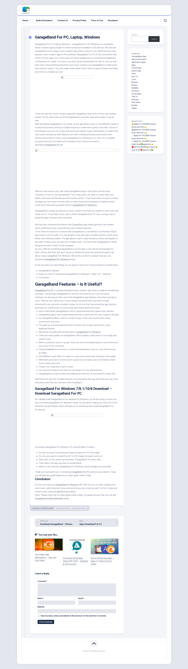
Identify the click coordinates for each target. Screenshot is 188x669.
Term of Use (97, 20)
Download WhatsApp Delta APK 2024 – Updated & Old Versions (75, 561)
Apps (133, 65)
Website (41, 607)
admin (51, 508)
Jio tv (133, 79)
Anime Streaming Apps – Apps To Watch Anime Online (102, 561)
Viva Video (135, 102)
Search (134, 35)
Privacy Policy (79, 20)
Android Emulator (44, 20)
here (97, 452)
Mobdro (134, 82)
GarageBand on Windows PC (68, 484)
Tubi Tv (134, 97)
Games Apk (136, 71)
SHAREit (134, 88)
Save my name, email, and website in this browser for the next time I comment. (74, 616)
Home (25, 20)
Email (81, 598)
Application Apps (79, 508)
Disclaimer (113, 20)
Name (41, 598)
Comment (42, 581)
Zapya (134, 108)
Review (134, 85)
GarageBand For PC (54, 145)
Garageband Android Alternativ (49, 498)
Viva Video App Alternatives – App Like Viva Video (45, 557)
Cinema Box (136, 68)
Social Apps (136, 94)
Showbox (135, 91)
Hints (133, 74)
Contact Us (62, 20)
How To (134, 77)
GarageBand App (62, 508)
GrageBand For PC (81, 472)
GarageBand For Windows (84, 205)
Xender (134, 105)
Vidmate (135, 99)
